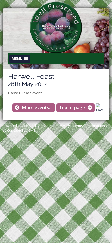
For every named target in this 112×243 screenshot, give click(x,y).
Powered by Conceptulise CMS (19, 128)
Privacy (64, 125)
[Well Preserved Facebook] (100, 109)
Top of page (72, 108)
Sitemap (49, 125)
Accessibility (30, 125)
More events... (37, 108)
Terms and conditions (90, 125)
